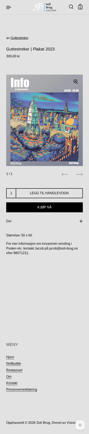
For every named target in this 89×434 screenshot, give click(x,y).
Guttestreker (19, 38)
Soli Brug (43, 422)
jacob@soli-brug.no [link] (63, 248)
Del (8, 221)
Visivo (71, 422)
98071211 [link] (20, 253)
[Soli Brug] (44, 7)
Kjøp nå (44, 207)
